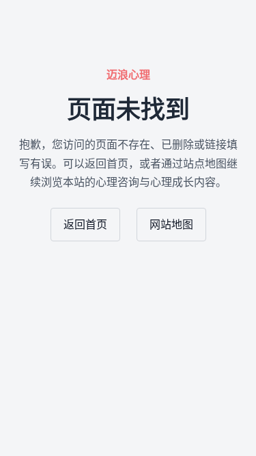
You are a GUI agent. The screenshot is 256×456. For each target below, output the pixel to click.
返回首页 (85, 224)
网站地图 (171, 224)
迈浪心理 (128, 75)
